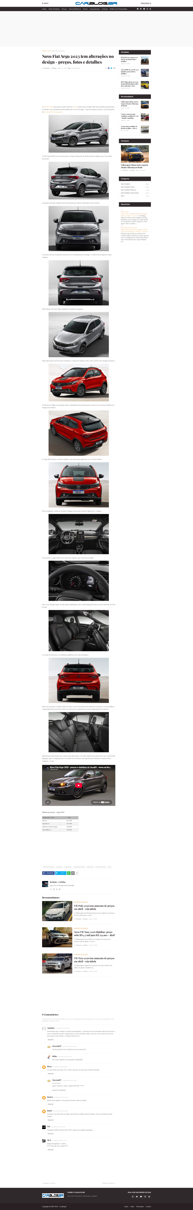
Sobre (132, 1206)
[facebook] (54, 889)
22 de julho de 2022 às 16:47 (62, 1028)
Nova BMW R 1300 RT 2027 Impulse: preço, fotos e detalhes (130, 72)
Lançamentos (95, 9)
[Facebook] (108, 68)
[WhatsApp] (69, 873)
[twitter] (57, 889)
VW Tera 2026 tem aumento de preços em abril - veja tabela (94, 960)
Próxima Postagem (108, 1183)
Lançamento (67, 867)
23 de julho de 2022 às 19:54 (69, 1080)
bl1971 (49, 1066)
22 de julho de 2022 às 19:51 (65, 1056)
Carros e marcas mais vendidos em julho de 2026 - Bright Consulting (130, 116)
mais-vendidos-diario (135, 187)
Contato (105, 9)
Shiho (54, 1056)
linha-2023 (90, 867)
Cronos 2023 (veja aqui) (53, 112)
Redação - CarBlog (58, 882)
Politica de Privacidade (118, 9)
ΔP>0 (109, 867)
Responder (51, 1039)
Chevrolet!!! (56, 1046)
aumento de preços (58, 51)
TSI (48, 1126)
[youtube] (60, 889)
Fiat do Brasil (48, 107)
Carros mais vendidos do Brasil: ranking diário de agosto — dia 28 (134, 215)
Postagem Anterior (49, 1183)
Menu (46, 3)
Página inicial (46, 51)
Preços (64, 9)
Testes (85, 9)
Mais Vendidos (54, 9)
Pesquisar (145, 3)
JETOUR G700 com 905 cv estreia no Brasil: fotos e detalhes (129, 59)
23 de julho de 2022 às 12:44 (60, 1111)
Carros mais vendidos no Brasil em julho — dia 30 (129, 127)
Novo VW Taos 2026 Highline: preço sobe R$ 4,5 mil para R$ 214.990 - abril (94, 933)
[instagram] (51, 889)
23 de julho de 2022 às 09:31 (61, 1097)
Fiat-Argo (59, 867)
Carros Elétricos (75, 9)
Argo (75, 107)
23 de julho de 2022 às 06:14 (60, 1066)
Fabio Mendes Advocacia (129, 228)
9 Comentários (75, 68)
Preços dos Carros (100, 867)
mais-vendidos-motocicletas (135, 193)
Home (44, 9)
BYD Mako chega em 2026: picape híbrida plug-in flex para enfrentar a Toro (130, 84)
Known (50, 1097)
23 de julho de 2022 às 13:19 (58, 1127)
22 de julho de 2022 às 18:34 (69, 1046)
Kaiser (49, 1110)
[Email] (114, 68)
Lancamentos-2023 (79, 867)
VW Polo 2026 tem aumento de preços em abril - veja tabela (94, 907)
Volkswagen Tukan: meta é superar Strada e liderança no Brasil (129, 104)
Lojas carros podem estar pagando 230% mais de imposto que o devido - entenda (134, 231)
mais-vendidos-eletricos (135, 190)
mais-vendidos (135, 184)
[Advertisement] (96, 29)
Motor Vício (125, 212)
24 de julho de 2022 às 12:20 (59, 1140)
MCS (49, 1140)
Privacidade (140, 1206)
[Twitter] (111, 68)
